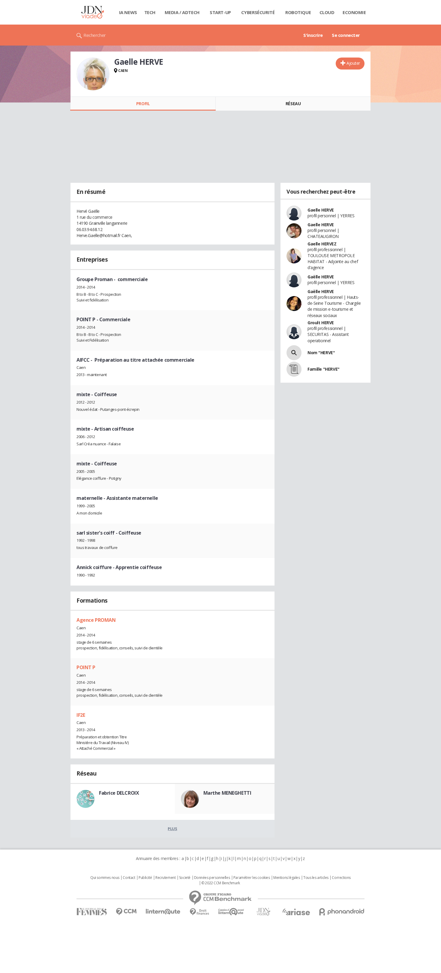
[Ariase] (296, 912)
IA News (128, 12)
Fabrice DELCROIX (119, 793)
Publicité (145, 878)
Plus (172, 828)
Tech (149, 12)
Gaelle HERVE (321, 210)
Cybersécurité (258, 12)
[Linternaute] (163, 912)
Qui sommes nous (104, 878)
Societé (184, 878)
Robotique (298, 12)
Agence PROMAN (96, 620)
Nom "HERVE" (321, 352)
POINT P (85, 667)
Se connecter (346, 35)
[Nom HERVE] (294, 352)
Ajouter (353, 63)
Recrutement (165, 878)
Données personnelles (212, 878)
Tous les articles (315, 878)
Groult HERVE (321, 322)
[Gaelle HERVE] (93, 74)
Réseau (293, 103)
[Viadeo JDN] (263, 911)
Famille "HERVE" (324, 369)
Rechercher (94, 35)
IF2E (80, 715)
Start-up (220, 12)
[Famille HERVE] (294, 369)
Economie (354, 12)
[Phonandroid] (341, 911)
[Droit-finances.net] (199, 912)
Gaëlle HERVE (321, 277)
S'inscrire (313, 35)
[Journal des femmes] (91, 911)
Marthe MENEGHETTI (227, 793)
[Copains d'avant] (231, 911)
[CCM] (126, 911)
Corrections (341, 878)
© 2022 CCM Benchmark (220, 883)
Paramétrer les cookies (251, 878)
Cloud (327, 12)
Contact (129, 878)
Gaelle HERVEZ (322, 244)
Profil (143, 103)
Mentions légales (286, 878)
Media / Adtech (182, 12)
